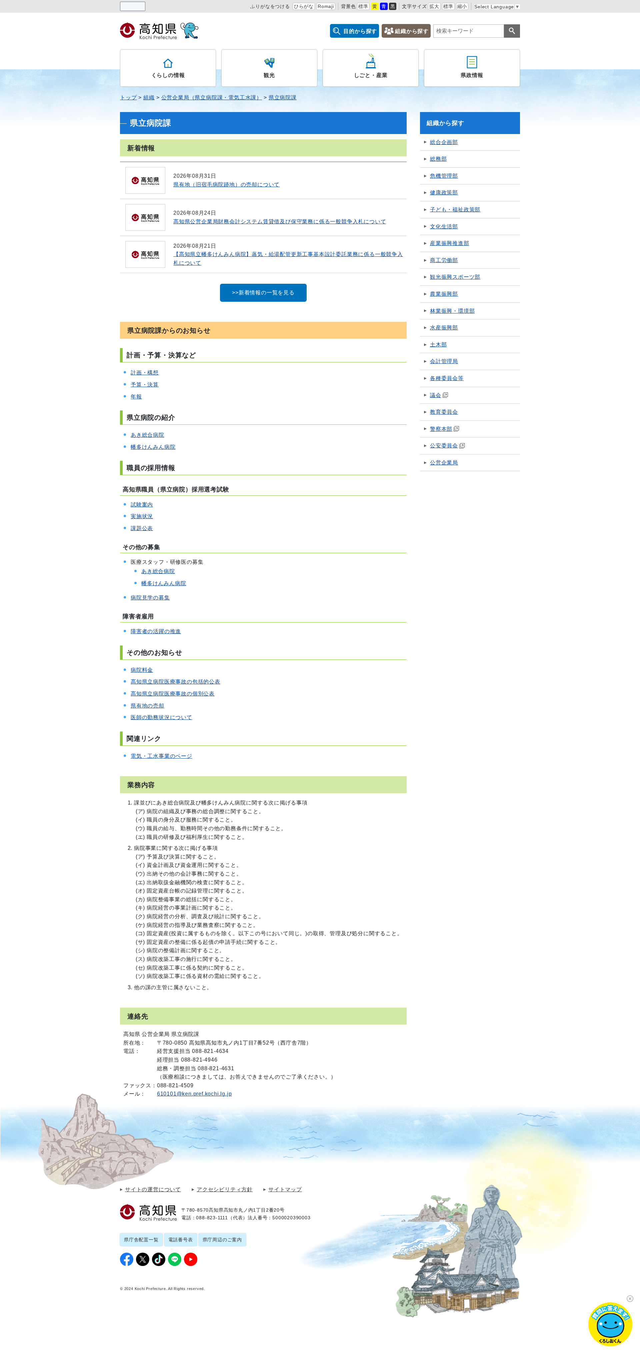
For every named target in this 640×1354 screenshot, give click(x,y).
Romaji (326, 6)
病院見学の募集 (150, 597)
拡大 (434, 6)
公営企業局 (444, 462)
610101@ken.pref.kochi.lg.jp (194, 1094)
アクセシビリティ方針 (225, 1189)
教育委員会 (444, 412)
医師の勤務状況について (161, 717)
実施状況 (142, 516)
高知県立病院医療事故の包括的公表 (175, 682)
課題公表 (142, 528)
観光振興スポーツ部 (455, 277)
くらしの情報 (168, 75)
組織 (149, 97)
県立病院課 (283, 97)
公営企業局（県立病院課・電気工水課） (211, 97)
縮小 (462, 6)
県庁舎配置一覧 (141, 1239)
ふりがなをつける (270, 6)
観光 (269, 75)
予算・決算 (145, 384)
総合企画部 (444, 142)
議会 (435, 395)
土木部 (438, 344)
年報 (136, 396)
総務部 (438, 159)
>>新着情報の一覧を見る (263, 292)
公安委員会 (444, 445)
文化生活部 (444, 226)
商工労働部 (444, 260)
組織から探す (412, 31)
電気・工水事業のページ (161, 756)
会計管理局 (444, 361)
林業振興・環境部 (452, 311)
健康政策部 (444, 192)
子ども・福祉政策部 (455, 209)
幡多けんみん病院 (153, 447)
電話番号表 (180, 1239)
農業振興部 (444, 294)
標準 (363, 6)
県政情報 (472, 75)
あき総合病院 (147, 435)
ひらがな (304, 6)
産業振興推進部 (449, 243)
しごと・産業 (371, 75)
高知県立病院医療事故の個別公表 (173, 694)
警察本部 (441, 429)
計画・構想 (145, 372)
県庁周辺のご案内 (222, 1239)
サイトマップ (285, 1189)
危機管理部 (444, 176)
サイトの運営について (153, 1189)
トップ (128, 97)
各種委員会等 (447, 378)
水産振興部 (444, 327)
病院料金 (142, 670)
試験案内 (142, 504)
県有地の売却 (147, 706)
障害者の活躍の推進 (156, 631)
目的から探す (360, 31)
